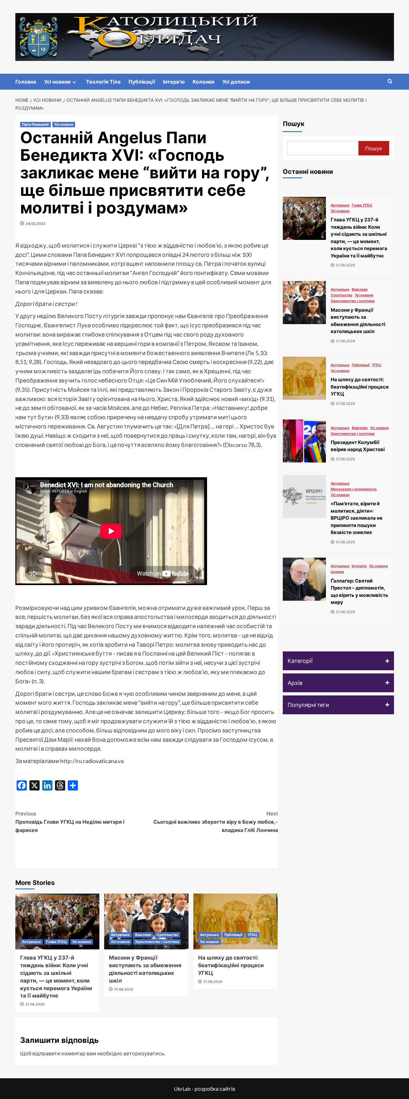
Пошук (294, 124)
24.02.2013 (35, 223)
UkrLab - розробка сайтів (204, 1089)
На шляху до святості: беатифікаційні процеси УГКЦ (231, 965)
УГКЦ (252, 934)
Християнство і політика (157, 941)
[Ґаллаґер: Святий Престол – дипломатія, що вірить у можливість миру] (304, 579)
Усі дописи (236, 81)
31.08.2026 (34, 1004)
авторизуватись (143, 1053)
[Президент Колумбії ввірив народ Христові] (304, 441)
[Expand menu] (74, 82)
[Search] (390, 81)
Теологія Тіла (103, 81)
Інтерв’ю (174, 81)
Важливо (143, 934)
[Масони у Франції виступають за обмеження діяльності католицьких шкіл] (146, 921)
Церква (337, 572)
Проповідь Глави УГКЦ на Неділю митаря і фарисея (69, 821)
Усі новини (57, 81)
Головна (25, 81)
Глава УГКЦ (56, 941)
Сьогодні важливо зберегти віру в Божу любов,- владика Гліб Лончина (215, 821)
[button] (338, 660)
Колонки (203, 81)
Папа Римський (35, 124)
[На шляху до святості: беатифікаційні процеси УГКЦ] (235, 921)
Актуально (31, 941)
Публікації (141, 81)
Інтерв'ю (359, 566)
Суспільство (167, 934)
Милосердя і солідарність (354, 489)
